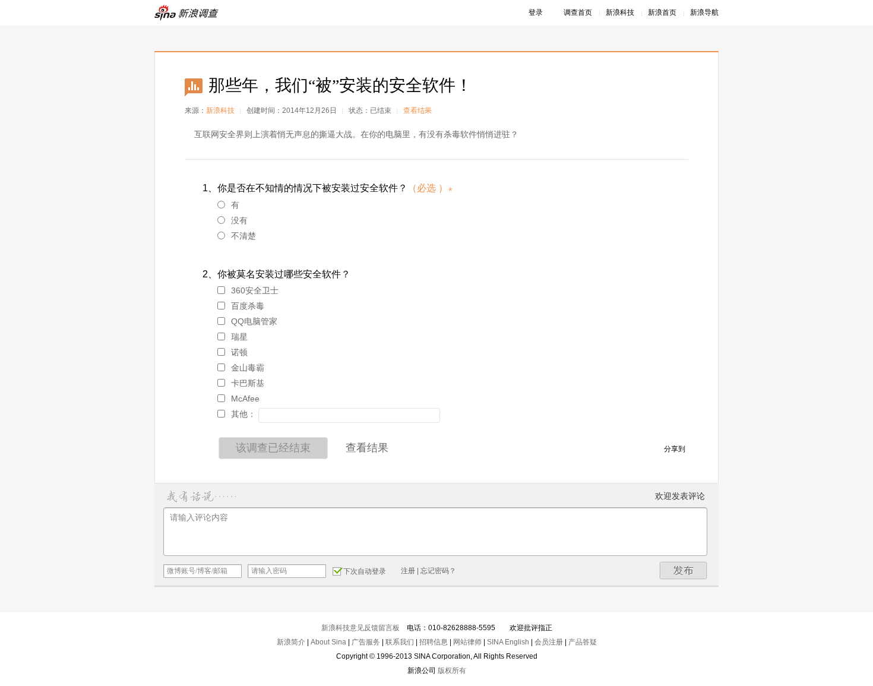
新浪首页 (662, 12)
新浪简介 (291, 642)
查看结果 (417, 110)
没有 (239, 220)
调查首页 (578, 12)
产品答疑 (582, 642)
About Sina (328, 642)
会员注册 (548, 642)
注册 (408, 571)
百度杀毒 (247, 306)
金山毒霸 (247, 367)
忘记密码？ (438, 571)
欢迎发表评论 (680, 496)
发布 (683, 570)
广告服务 (366, 642)
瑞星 (239, 337)
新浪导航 (704, 12)
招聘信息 (433, 642)
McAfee (245, 398)
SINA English (508, 642)
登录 (536, 12)
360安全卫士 (255, 290)
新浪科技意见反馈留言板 (360, 628)
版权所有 (452, 670)
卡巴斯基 (247, 383)
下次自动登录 (364, 571)
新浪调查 (187, 13)
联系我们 (399, 642)
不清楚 (243, 236)
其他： (243, 414)
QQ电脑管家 (254, 321)
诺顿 (239, 352)
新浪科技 (620, 12)
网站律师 (467, 642)
